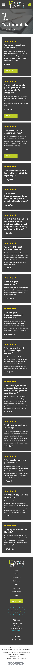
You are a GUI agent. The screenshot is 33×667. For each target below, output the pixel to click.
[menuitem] (9, 658)
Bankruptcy (16, 581)
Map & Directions (16, 631)
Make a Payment (16, 592)
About (16, 574)
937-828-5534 (16, 640)
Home (16, 570)
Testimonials (16, 588)
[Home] (16, 4)
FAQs (16, 584)
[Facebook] (12, 611)
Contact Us (16, 601)
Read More (10, 71)
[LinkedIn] (21, 611)
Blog (16, 595)
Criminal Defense (16, 577)
